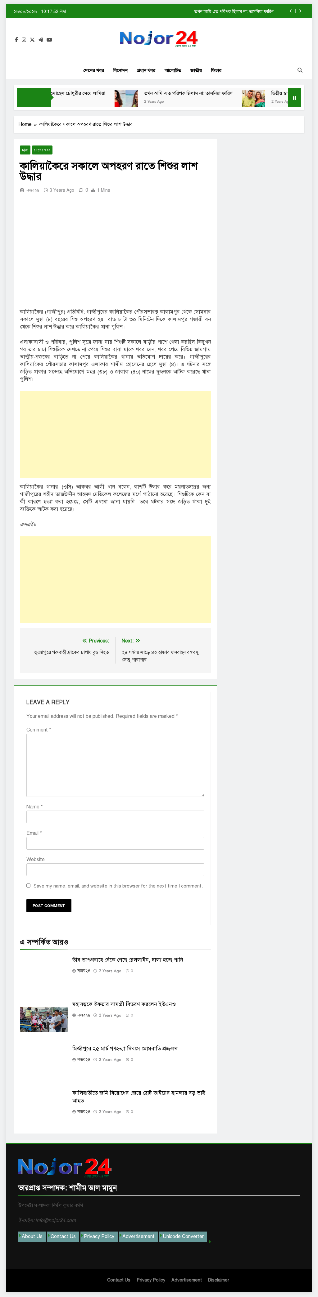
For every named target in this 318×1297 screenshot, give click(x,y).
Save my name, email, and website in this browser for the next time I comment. (118, 886)
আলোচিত (173, 70)
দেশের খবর (94, 70)
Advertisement (138, 1236)
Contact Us (63, 1236)
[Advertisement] (115, 434)
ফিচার (216, 70)
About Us (32, 1236)
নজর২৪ (33, 190)
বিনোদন (120, 70)
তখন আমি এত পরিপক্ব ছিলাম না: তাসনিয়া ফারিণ (234, 11)
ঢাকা (25, 150)
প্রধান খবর (146, 70)
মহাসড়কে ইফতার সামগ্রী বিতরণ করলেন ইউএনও (124, 1004)
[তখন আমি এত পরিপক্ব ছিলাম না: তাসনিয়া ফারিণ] (111, 101)
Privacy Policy (99, 1236)
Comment (38, 730)
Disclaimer (218, 1280)
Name (34, 807)
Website (35, 859)
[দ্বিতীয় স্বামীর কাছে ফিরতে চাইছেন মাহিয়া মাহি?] (238, 101)
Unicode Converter (183, 1236)
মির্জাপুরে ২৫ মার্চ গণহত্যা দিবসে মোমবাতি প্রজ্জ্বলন (125, 1048)
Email (34, 833)
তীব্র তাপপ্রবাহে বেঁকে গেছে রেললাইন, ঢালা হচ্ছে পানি (127, 959)
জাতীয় (196, 70)
